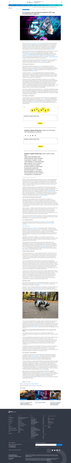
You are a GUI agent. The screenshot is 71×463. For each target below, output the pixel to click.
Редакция (49, 427)
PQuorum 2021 (33, 427)
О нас (45, 5)
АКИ (9, 431)
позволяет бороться (35, 355)
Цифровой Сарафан (50, 422)
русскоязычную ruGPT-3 (37, 102)
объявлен (29, 43)
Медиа (19, 427)
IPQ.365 (33, 5)
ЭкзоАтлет (39, 66)
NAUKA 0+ (53, 49)
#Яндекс (21, 383)
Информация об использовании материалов (15, 456)
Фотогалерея (32, 425)
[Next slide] (60, 387)
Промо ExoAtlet (35, 70)
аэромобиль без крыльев (45, 221)
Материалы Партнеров (12, 428)
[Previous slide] (58, 387)
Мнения (49, 426)
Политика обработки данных (13, 454)
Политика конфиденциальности (13, 455)
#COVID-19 (36, 383)
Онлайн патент (50, 421)
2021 (43, 420)
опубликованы (34, 357)
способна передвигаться (36, 288)
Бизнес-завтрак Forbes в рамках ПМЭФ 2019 (35, 430)
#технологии (26, 383)
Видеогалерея (32, 417)
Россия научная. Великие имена (32, 55)
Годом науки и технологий (36, 43)
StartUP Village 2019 (33, 419)
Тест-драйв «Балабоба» (43, 195)
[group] (27, 397)
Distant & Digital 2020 (34, 428)
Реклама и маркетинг (21, 423)
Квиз (41, 5)
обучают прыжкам (34, 326)
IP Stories (37, 5)
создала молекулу (46, 372)
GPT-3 (42, 98)
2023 (43, 417)
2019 (43, 422)
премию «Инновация (53, 56)
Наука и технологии (29, 7)
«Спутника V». (44, 61)
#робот (32, 383)
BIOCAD (44, 354)
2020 (43, 421)
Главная (21, 7)
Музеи (19, 432)
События (28, 5)
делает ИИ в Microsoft (51, 191)
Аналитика (10, 419)
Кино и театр (20, 419)
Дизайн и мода (20, 422)
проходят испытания (45, 245)
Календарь (59, 5)
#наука (29, 383)
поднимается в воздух (32, 227)
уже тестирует (25, 247)
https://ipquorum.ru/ (28, 455)
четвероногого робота (39, 283)
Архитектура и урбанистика (22, 424)
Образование (20, 428)
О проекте (10, 433)
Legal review (10, 421)
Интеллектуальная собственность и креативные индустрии (23, 418)
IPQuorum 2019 (33, 420)
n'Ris (48, 420)
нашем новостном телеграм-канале (35, 385)
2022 (43, 428)
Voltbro (27, 283)
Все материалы (11, 5)
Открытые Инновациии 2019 (35, 429)
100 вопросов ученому (30, 52)
